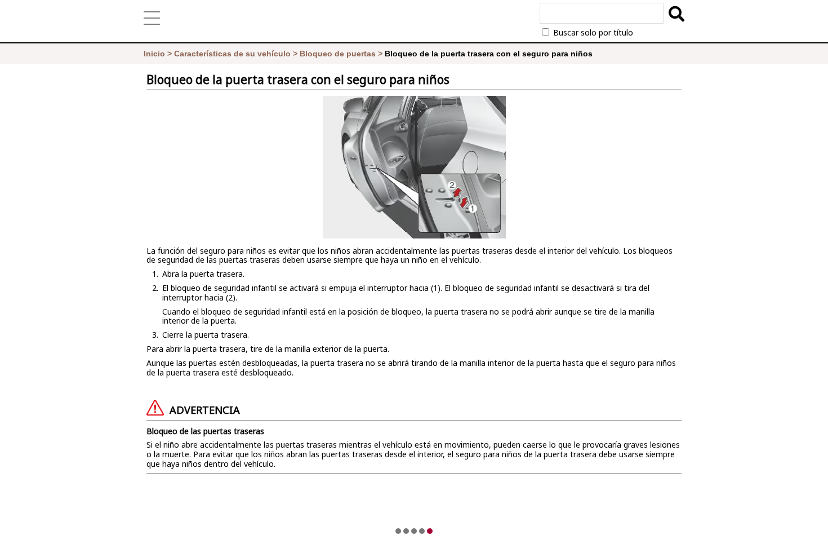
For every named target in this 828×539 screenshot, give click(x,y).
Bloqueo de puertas (338, 53)
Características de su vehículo (232, 53)
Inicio (154, 53)
